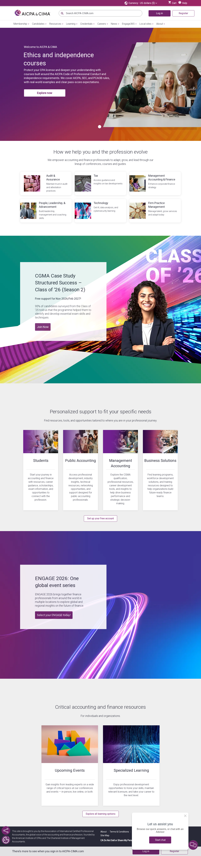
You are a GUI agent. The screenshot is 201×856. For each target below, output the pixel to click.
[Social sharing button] (6, 830)
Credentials (86, 23)
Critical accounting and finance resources (100, 707)
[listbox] (148, 3)
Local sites (145, 23)
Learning (70, 23)
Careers (101, 23)
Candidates (38, 23)
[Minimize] (185, 816)
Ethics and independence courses (59, 59)
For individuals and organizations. (100, 715)
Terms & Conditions (120, 831)
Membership (20, 23)
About (159, 23)
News (114, 23)
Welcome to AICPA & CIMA (40, 47)
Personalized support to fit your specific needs (100, 412)
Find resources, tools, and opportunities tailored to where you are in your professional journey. (100, 420)
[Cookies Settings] (6, 840)
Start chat (160, 840)
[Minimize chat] (193, 845)
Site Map (104, 835)
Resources (55, 23)
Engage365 (128, 23)
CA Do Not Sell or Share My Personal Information (124, 840)
